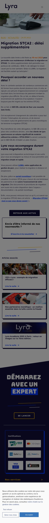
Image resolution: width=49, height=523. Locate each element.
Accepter (29, 514)
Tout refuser (7, 509)
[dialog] (24, 502)
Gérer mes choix (10, 515)
